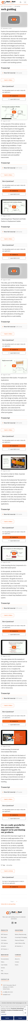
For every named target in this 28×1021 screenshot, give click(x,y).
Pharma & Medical (19, 940)
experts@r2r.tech (15, 99)
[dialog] (14, 1013)
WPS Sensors (4, 934)
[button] (14, 19)
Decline (7, 1018)
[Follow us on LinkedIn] (12, 923)
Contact (17, 962)
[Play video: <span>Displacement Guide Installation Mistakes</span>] (14, 207)
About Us (17, 959)
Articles (3, 967)
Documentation (5, 959)
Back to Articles (8, 871)
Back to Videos (8, 80)
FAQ (2, 970)
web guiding (9, 865)
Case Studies (4, 965)
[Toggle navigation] (25, 2)
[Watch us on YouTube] (15, 923)
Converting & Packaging (21, 937)
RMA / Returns (4, 973)
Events (16, 965)
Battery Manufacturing (20, 934)
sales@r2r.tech (6, 994)
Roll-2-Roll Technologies (6, 6)
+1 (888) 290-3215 (8, 992)
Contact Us (15, 96)
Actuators (3, 946)
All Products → (5, 949)
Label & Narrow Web (20, 943)
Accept (20, 1018)
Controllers (3, 940)
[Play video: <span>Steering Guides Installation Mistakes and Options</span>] (14, 112)
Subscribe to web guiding (8, 904)
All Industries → (19, 946)
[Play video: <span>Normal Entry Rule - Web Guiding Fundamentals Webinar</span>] (14, 462)
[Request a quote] (25, 1012)
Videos (2, 962)
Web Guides (4, 937)
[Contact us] (25, 1009)
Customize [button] (3, 1014)
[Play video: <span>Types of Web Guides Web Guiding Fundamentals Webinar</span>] (14, 737)
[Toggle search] (20, 2)
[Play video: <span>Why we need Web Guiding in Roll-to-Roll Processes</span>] (14, 647)
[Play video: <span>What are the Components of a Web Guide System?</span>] (14, 553)
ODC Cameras (4, 943)
